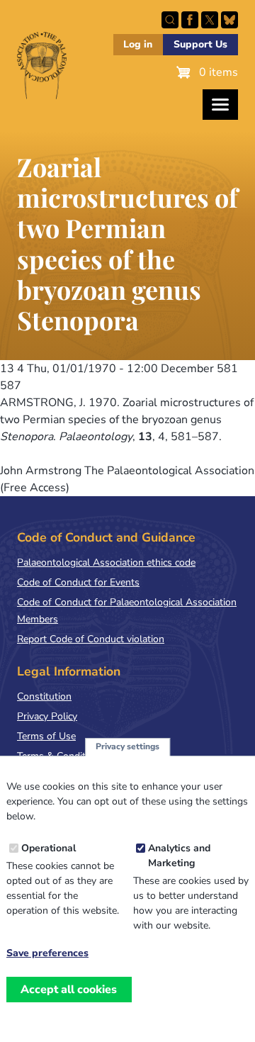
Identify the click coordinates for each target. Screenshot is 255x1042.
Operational (48, 848)
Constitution (44, 696)
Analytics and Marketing (179, 855)
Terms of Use (46, 736)
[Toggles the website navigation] (220, 104)
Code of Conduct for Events (78, 582)
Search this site (170, 19)
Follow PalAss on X (209, 19)
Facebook (189, 19)
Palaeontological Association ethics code (106, 562)
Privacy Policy (47, 716)
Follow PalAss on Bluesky (229, 19)
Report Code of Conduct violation (90, 639)
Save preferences (47, 953)
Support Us (200, 44)
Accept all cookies (69, 989)
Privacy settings (127, 746)
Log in (137, 44)
